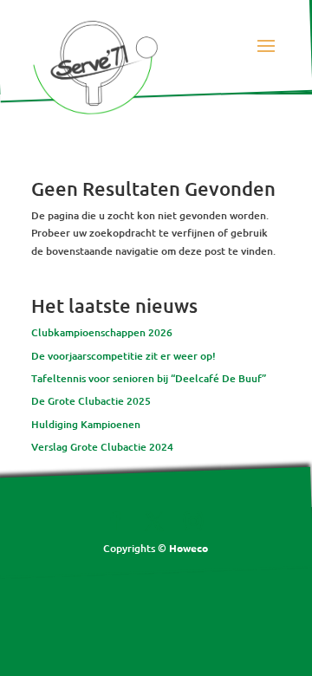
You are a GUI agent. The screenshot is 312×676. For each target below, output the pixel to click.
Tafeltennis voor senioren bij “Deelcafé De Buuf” (148, 378)
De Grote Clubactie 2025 (91, 400)
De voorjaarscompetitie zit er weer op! (123, 355)
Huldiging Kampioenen (85, 424)
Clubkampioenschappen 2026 (101, 332)
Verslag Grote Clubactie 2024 (102, 446)
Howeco (188, 548)
